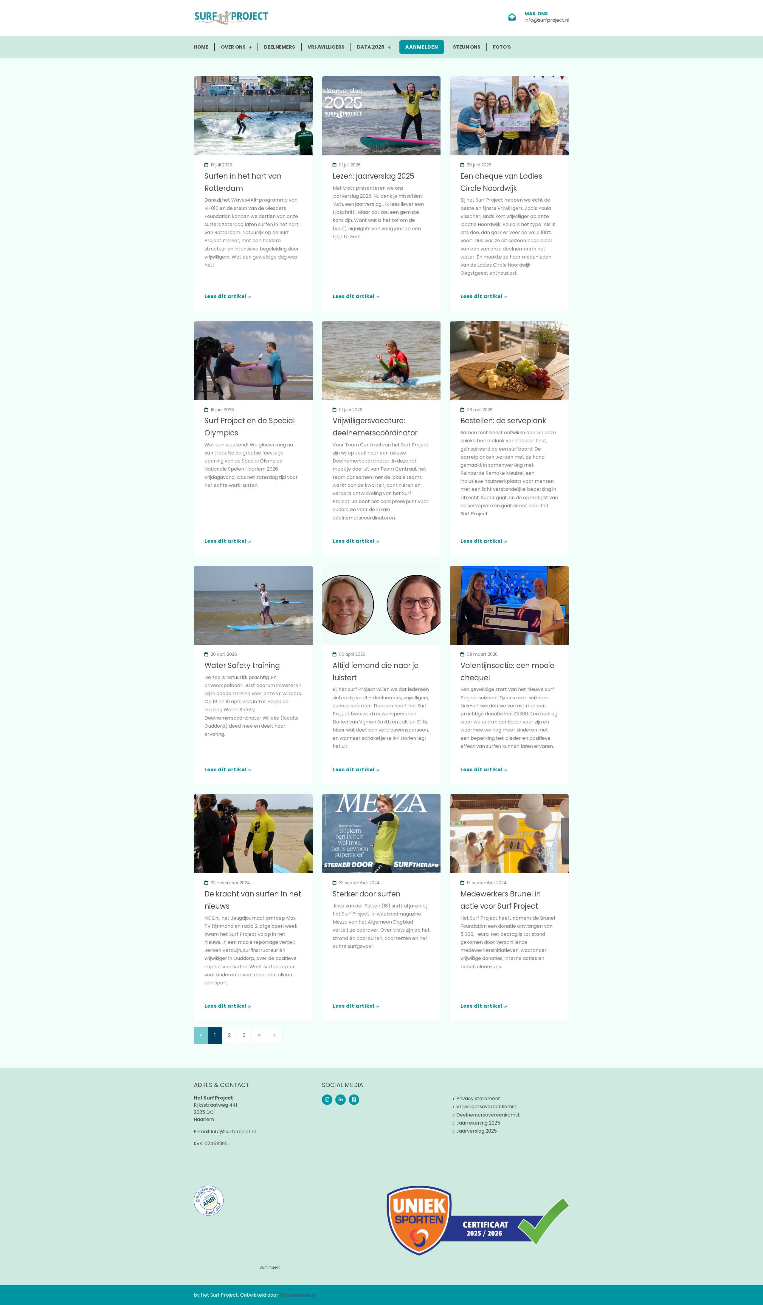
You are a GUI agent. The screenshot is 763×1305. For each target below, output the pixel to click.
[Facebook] (354, 1099)
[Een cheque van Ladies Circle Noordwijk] (509, 115)
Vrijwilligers (326, 47)
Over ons (233, 47)
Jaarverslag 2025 (476, 1131)
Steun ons (466, 47)
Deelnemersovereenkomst (488, 1114)
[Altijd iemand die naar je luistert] (381, 605)
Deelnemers (279, 47)
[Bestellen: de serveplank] (509, 360)
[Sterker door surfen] (381, 833)
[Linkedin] (340, 1099)
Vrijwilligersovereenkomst (486, 1106)
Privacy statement (478, 1098)
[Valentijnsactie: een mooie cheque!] (509, 605)
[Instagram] (327, 1099)
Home (201, 47)
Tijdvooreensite (297, 1295)
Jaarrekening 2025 (478, 1123)
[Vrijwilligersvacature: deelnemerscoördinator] (381, 360)
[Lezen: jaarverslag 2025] (381, 115)
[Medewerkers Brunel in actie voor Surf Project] (509, 833)
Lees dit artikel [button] (225, 296)
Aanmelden (421, 47)
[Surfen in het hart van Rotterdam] (253, 115)
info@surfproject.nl (547, 20)
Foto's (502, 47)
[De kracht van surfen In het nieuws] (253, 833)
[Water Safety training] (253, 605)
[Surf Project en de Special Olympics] (253, 360)
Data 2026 (371, 47)
